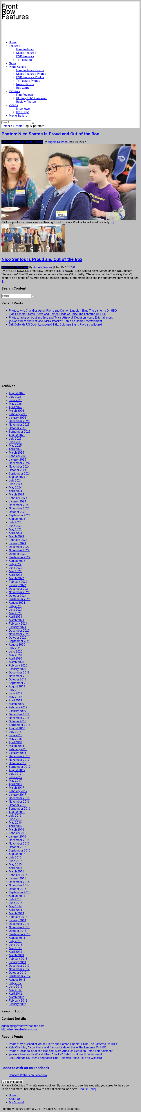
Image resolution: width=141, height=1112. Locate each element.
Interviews (23, 108)
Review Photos (26, 101)
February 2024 (18, 498)
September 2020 (19, 641)
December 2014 (19, 882)
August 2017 (17, 770)
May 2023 (15, 529)
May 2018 (15, 739)
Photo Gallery (17, 67)
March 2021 (16, 620)
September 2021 (19, 599)
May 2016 (15, 822)
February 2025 (18, 456)
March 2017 (16, 787)
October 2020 (17, 637)
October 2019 (17, 679)
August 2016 (17, 812)
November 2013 (19, 927)
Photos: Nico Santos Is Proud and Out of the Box (50, 133)
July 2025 (15, 438)
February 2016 (18, 833)
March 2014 (16, 913)
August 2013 (17, 937)
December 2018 (19, 714)
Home (13, 42)
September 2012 (19, 976)
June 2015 (15, 861)
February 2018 (18, 749)
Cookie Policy (88, 1089)
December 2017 (19, 756)
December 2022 (19, 547)
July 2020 (15, 648)
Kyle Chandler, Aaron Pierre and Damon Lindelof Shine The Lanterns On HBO (57, 314)
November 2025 (19, 424)
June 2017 (15, 777)
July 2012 (15, 983)
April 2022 (15, 574)
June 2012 (15, 986)
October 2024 (17, 470)
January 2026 (17, 417)
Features (14, 46)
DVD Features (25, 56)
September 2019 (19, 683)
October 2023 (17, 512)
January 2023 (17, 543)
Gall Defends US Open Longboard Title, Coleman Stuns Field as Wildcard (55, 324)
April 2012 (15, 993)
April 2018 (15, 742)
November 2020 (19, 634)
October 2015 (17, 847)
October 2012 (17, 972)
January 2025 (17, 459)
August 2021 (17, 602)
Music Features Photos (31, 74)
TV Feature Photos (28, 80)
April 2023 (15, 533)
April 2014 (15, 910)
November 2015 (19, 843)
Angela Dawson (58, 142)
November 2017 (19, 759)
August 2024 (17, 477)
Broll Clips (22, 112)
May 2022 (15, 571)
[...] (112, 222)
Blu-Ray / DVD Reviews (31, 98)
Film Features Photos (30, 70)
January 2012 (17, 1004)
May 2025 (15, 445)
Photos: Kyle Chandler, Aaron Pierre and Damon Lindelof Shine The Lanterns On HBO (63, 310)
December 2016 (19, 798)
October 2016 (17, 805)
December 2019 (19, 672)
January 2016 (17, 836)
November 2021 (19, 592)
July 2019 (15, 690)
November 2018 (19, 718)
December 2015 (19, 840)
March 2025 (16, 452)
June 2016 (15, 819)
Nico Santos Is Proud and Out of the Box (41, 259)
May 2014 (15, 906)
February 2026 (18, 414)
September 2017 (19, 766)
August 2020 (17, 644)
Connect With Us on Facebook (25, 1068)
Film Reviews (25, 94)
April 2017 (15, 784)
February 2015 (18, 875)
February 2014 (18, 917)
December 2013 (19, 924)
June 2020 (15, 651)
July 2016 (15, 815)
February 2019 (18, 707)
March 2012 (16, 997)
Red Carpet (23, 87)
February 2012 (18, 1000)
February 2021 (18, 623)
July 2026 (15, 396)
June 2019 (15, 693)
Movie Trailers (18, 115)
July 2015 (15, 857)
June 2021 (15, 609)
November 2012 (19, 969)
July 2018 (15, 732)
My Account (16, 1102)
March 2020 (16, 662)
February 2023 (18, 540)
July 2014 (15, 899)
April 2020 (15, 658)
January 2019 (17, 711)
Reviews (14, 91)
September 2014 (19, 892)
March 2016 (16, 829)
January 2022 (17, 585)
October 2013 (17, 931)
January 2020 (17, 669)
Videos (13, 105)
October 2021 (17, 595)
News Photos (25, 84)
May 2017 (15, 780)
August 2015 (17, 854)
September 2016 (19, 808)
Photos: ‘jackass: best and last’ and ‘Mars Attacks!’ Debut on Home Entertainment (61, 317)
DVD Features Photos (30, 77)
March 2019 (16, 704)
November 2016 (19, 801)
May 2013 (15, 948)
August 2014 (17, 896)
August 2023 (17, 519)
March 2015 (16, 871)
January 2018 (17, 752)
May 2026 (15, 403)
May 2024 (15, 487)
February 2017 (18, 791)
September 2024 (19, 473)
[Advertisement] (68, 28)
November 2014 (19, 885)
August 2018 (17, 728)
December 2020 (19, 630)
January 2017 (17, 794)
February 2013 (18, 958)
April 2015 (15, 868)
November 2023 (19, 508)
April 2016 (15, 826)
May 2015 (15, 864)
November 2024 (19, 466)
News (12, 63)
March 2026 (16, 410)
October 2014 (17, 889)
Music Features (26, 53)
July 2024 (15, 480)
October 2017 (17, 763)
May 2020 (15, 655)
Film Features (25, 49)
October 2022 (17, 554)
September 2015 (19, 850)
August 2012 (17, 979)
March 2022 (16, 578)
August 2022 (17, 561)
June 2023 (15, 526)
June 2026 (15, 400)
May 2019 (15, 697)
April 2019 (15, 700)
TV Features (24, 60)
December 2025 (19, 421)
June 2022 (15, 568)
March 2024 (16, 494)
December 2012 (19, 965)
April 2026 (15, 407)
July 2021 (15, 606)
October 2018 (17, 721)
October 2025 (17, 428)
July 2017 (15, 773)
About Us (15, 1099)
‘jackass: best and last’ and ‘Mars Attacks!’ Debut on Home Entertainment (55, 321)
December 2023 (19, 505)
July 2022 (15, 564)
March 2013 (16, 955)
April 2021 (15, 616)
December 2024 (19, 463)
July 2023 (15, 522)
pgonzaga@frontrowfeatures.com (22, 1026)
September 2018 (19, 725)
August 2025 (17, 435)
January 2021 (17, 627)
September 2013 (19, 934)
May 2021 (15, 613)
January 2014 (17, 920)
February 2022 (18, 581)
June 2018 (15, 735)
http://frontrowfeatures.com (19, 1029)
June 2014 (15, 903)
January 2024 (17, 501)
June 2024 (15, 484)
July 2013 (15, 941)
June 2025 (15, 442)
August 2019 (17, 686)
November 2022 (19, 550)
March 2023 (16, 536)
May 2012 (15, 990)
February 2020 (18, 665)
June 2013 (15, 944)
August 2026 (17, 393)
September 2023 (19, 515)
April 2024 (15, 491)
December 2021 (19, 588)
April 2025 (15, 449)
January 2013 (17, 962)
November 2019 (19, 676)
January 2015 (17, 878)
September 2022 (19, 557)
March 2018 (16, 746)
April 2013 (15, 951)
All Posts (17, 126)
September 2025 (19, 431)
